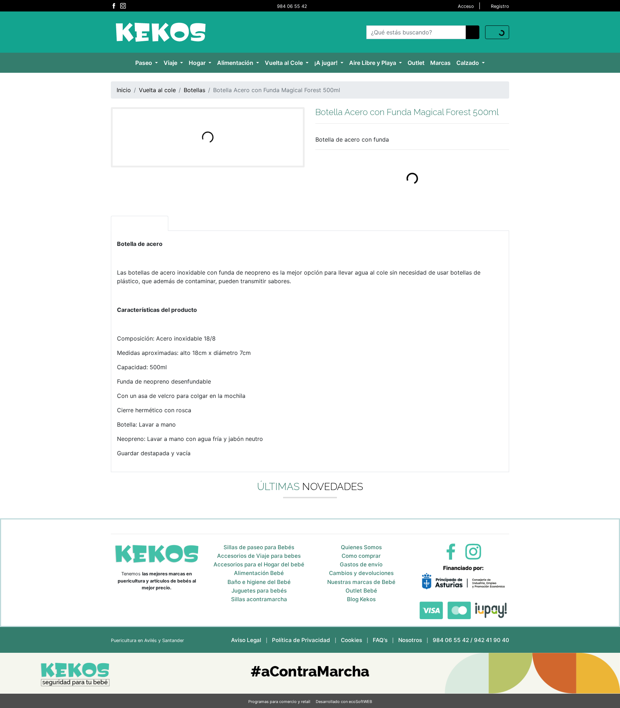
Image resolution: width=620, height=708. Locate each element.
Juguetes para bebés (259, 590)
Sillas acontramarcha (259, 599)
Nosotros (410, 640)
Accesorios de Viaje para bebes (259, 555)
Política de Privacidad (301, 640)
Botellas (194, 90)
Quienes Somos (361, 547)
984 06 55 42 (292, 6)
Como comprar (361, 555)
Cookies (351, 640)
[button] (146, 63)
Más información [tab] (139, 223)
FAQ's (380, 640)
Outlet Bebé (361, 590)
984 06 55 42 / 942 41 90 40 (471, 640)
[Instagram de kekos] (123, 6)
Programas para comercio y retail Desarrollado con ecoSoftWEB (310, 701)
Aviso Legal (246, 640)
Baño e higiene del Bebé (259, 582)
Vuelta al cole (157, 90)
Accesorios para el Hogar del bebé (258, 564)
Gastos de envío (361, 564)
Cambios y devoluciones (361, 573)
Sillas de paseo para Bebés (259, 547)
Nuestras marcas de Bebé (361, 582)
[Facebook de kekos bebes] (114, 6)
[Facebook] (451, 551)
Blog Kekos (361, 599)
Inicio (124, 90)
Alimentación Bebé (259, 573)
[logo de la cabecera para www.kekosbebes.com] (160, 31)
